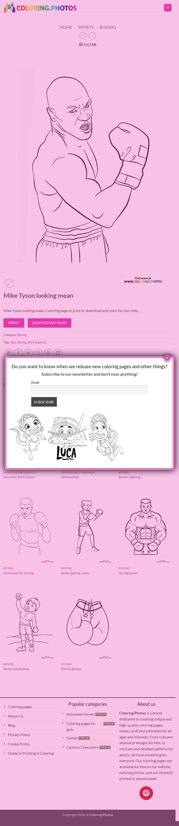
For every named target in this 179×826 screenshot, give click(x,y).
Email (35, 382)
